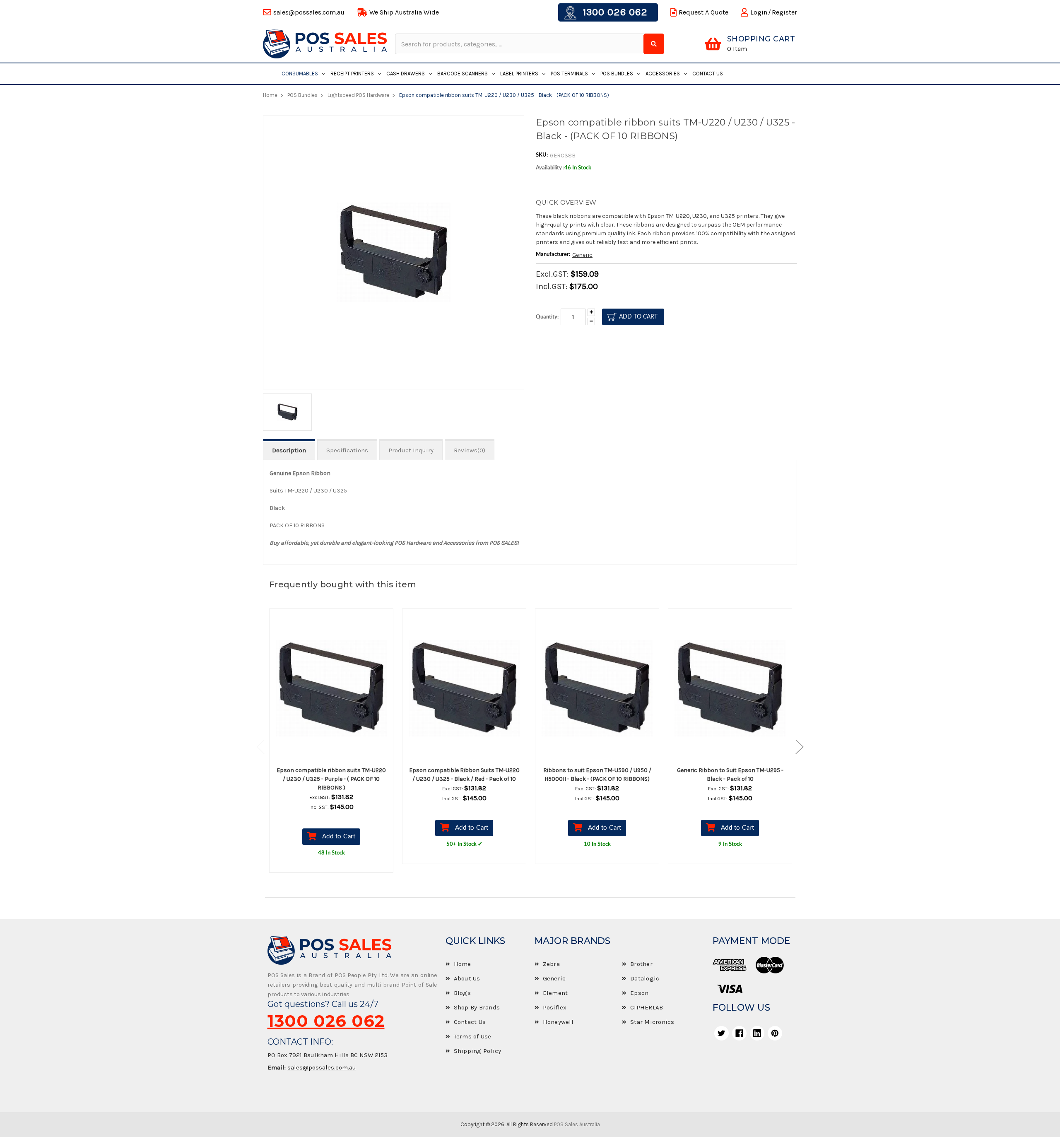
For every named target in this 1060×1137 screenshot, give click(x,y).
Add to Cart (339, 836)
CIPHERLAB (646, 1007)
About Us (467, 978)
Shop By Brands (477, 1007)
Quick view (338, 688)
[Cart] (713, 44)
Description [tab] (289, 450)
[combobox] (520, 44)
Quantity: (547, 317)
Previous (265, 746)
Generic (582, 254)
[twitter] (721, 1033)
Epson (639, 993)
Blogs (462, 993)
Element (555, 993)
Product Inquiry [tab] (411, 450)
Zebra (551, 964)
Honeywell (558, 1022)
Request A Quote (703, 12)
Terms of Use (472, 1036)
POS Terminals (569, 73)
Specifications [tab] (347, 450)
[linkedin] (757, 1033)
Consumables (300, 73)
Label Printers (519, 73)
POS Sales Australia (577, 1124)
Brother (641, 964)
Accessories (663, 73)
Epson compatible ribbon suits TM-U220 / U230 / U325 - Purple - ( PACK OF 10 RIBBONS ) (331, 779)
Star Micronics (652, 1022)
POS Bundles (616, 73)
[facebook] (739, 1033)
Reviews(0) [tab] (469, 450)
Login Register (773, 12)
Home (462, 964)
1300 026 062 (614, 12)
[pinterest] (775, 1033)
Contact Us (707, 73)
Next (795, 746)
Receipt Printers (352, 73)
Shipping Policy (477, 1051)
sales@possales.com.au (321, 1067)
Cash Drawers (405, 73)
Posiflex (555, 1007)
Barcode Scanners (462, 73)
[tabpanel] (331, 746)
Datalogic (644, 978)
